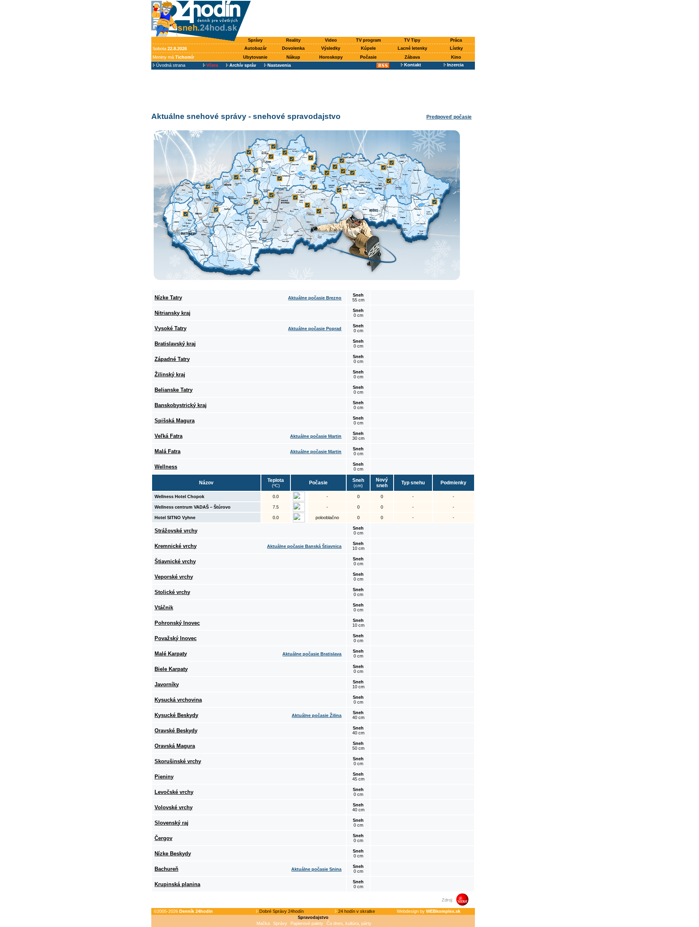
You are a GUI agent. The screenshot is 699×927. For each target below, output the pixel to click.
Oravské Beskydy (176, 731)
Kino (456, 57)
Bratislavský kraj (175, 344)
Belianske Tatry (174, 390)
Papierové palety (306, 923)
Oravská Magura (175, 746)
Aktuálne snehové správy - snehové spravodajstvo (246, 116)
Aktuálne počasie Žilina (316, 715)
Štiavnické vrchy (175, 561)
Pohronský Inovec (177, 623)
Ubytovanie (255, 57)
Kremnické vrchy (176, 546)
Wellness (166, 467)
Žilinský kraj (170, 374)
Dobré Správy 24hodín (281, 911)
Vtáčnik (164, 608)
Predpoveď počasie (449, 117)
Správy (255, 40)
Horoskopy (331, 57)
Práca (456, 40)
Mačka (263, 923)
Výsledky (330, 48)
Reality (293, 40)
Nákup (293, 57)
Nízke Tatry (168, 298)
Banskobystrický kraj (181, 405)
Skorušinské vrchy (178, 761)
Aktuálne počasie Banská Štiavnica (304, 546)
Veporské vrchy (174, 577)
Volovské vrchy (174, 807)
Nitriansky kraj (173, 313)
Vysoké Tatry (170, 328)
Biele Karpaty (171, 669)
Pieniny (164, 777)
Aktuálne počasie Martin (315, 436)
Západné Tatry (172, 359)
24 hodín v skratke (356, 911)
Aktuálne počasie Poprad (314, 328)
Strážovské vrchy (176, 531)
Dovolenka (293, 48)
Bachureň (166, 869)
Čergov (163, 838)
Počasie (368, 57)
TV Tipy (412, 40)
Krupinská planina (177, 884)
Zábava (412, 57)
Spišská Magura (175, 421)
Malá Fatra (167, 451)
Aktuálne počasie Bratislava (311, 653)
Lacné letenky (412, 48)
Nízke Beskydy (173, 854)
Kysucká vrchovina (178, 700)
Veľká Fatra (168, 436)
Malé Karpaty (171, 654)
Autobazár (255, 48)
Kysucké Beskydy (176, 715)
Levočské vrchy (174, 792)
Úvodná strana (170, 65)
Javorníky (167, 684)
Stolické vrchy (172, 592)
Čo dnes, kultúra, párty (348, 923)
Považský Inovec (176, 638)
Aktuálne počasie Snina (316, 869)
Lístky (456, 48)
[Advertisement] (365, 19)
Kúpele (368, 48)
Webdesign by (428, 911)
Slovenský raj (172, 823)
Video (331, 40)
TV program (368, 40)
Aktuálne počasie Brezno (314, 297)
